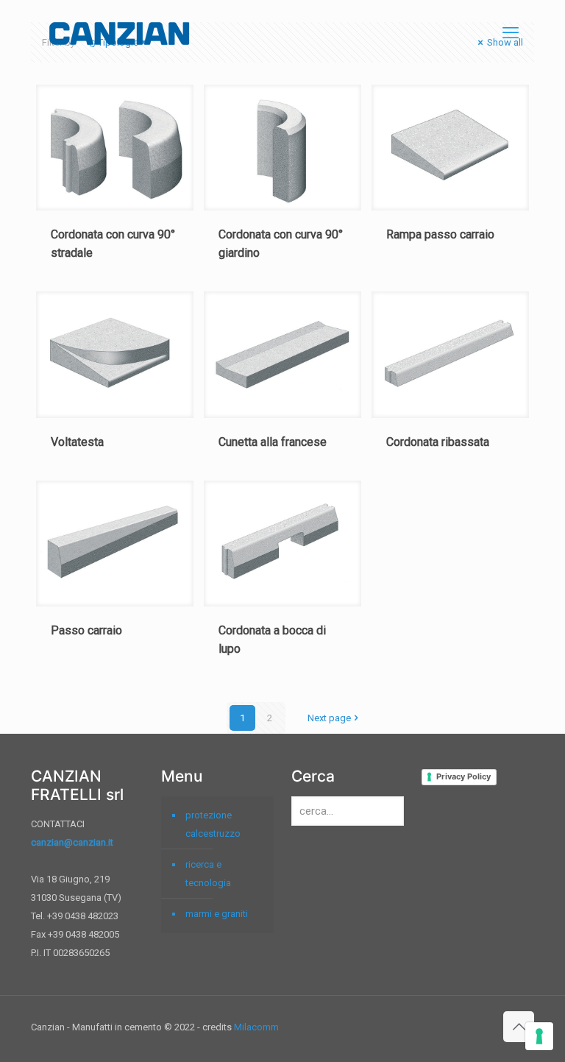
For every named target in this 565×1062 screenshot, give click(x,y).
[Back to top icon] (518, 1026)
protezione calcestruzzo (213, 824)
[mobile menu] (510, 33)
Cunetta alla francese (272, 442)
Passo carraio (86, 630)
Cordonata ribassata (437, 442)
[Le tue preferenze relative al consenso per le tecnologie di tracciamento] (539, 1036)
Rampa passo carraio (440, 234)
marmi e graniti (216, 913)
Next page (329, 717)
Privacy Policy (463, 776)
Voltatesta (77, 442)
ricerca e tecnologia (208, 873)
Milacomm (256, 1027)
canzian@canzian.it (72, 842)
